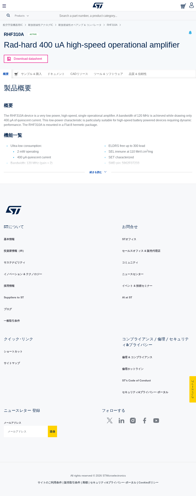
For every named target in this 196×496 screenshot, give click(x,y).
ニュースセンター (133, 274)
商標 (85, 482)
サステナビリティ (14, 262)
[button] (4, 5)
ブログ (8, 309)
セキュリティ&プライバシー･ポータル (145, 392)
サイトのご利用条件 (50, 482)
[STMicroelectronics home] (98, 5)
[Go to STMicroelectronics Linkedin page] (121, 421)
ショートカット (13, 351)
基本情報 (9, 239)
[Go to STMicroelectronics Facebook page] (144, 421)
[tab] (5, 74)
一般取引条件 (12, 320)
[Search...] (8, 15)
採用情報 (9, 285)
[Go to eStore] (183, 6)
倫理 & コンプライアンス (137, 357)
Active (33, 34)
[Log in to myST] (191, 5)
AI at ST (127, 297)
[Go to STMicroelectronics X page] (110, 421)
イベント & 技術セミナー (137, 285)
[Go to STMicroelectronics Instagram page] (132, 421)
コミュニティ (130, 262)
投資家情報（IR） (14, 250)
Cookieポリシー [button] (148, 482)
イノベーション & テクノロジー (23, 274)
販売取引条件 (72, 482)
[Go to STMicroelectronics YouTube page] (156, 421)
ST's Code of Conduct (136, 380)
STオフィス (129, 239)
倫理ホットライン (133, 368)
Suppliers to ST (14, 297)
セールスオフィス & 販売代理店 (141, 250)
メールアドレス (12, 422)
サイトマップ (12, 363)
